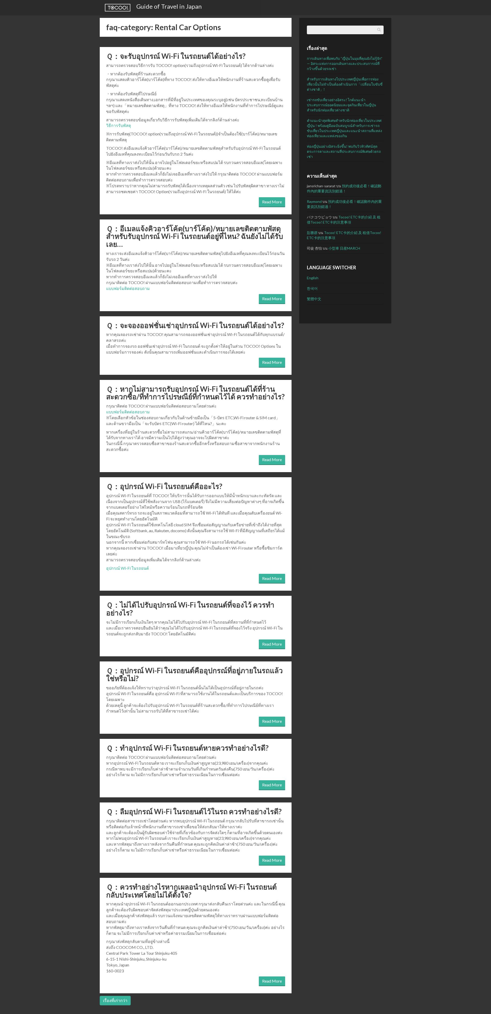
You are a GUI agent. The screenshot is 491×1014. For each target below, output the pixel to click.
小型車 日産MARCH (344, 248)
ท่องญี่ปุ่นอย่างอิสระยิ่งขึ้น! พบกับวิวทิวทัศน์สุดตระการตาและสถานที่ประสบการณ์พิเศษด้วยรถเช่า (344, 151)
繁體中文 (314, 299)
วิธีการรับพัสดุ (118, 125)
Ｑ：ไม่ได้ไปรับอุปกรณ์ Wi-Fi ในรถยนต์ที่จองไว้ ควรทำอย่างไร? (190, 608)
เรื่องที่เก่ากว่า (115, 1000)
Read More (272, 201)
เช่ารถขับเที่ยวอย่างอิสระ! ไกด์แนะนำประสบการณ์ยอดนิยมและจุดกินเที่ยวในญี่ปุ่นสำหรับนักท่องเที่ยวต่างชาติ (341, 105)
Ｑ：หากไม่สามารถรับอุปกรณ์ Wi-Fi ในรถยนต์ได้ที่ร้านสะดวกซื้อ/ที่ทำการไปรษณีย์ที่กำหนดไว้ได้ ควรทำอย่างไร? (195, 392)
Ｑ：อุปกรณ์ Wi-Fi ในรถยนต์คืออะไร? (164, 486)
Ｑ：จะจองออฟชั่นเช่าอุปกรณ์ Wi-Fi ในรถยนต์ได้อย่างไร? (195, 325)
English (312, 278)
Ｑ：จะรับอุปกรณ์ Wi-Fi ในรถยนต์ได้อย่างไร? (176, 56)
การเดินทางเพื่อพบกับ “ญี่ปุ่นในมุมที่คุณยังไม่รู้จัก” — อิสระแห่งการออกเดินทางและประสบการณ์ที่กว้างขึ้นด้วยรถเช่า (344, 63)
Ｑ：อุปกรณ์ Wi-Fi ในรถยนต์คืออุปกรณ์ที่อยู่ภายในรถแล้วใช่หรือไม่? (194, 674)
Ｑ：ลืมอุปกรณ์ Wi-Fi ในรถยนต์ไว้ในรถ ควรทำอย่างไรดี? (194, 811)
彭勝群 (312, 232)
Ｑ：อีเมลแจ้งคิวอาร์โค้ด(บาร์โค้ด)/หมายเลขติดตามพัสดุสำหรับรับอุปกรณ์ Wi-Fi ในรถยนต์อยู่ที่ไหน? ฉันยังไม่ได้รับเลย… (194, 236)
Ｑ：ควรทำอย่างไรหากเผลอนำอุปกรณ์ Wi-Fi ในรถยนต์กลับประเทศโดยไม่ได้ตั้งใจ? (191, 890)
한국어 (312, 288)
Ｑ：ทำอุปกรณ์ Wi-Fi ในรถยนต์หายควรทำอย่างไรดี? (187, 747)
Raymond (314, 201)
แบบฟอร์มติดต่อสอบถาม (128, 288)
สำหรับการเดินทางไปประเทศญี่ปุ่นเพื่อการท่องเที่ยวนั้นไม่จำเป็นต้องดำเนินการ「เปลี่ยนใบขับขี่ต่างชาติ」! (345, 84)
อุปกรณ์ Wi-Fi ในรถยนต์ (127, 568)
